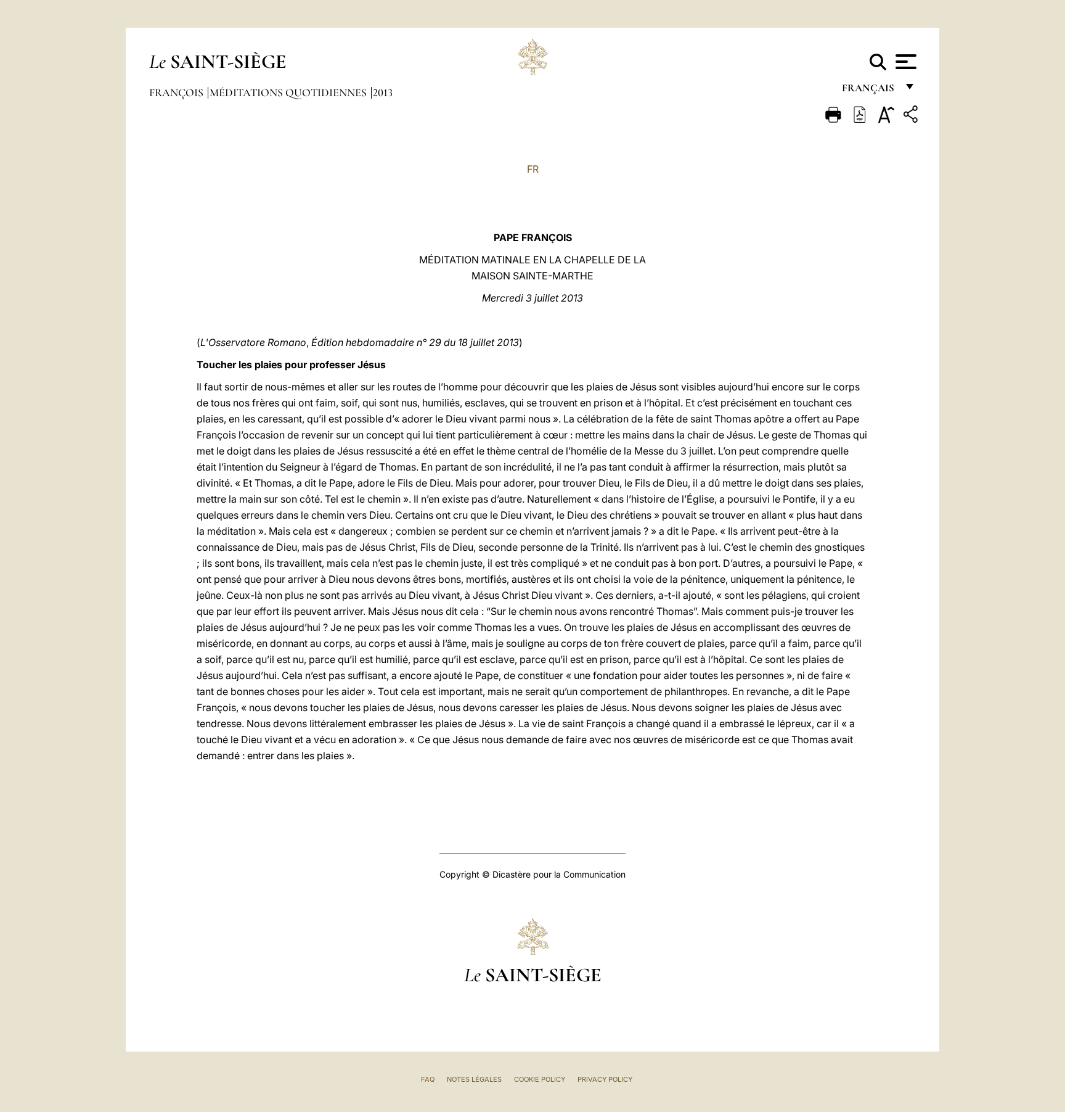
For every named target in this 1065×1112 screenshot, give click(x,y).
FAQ (428, 1079)
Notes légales (474, 1079)
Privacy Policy (604, 1079)
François (177, 92)
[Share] (912, 116)
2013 (383, 92)
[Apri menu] (904, 61)
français (869, 91)
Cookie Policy (539, 1079)
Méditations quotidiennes (289, 92)
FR (533, 169)
